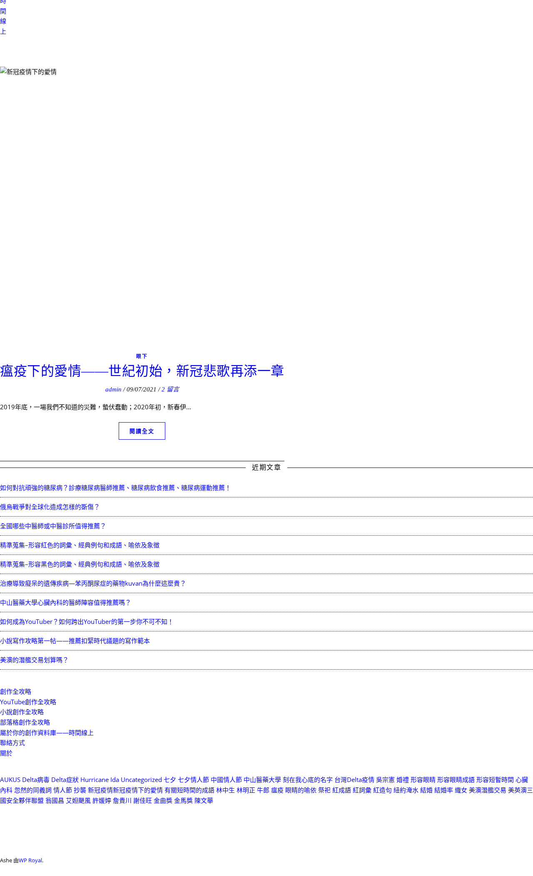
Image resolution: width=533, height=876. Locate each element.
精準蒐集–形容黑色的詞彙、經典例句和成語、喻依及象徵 (79, 564)
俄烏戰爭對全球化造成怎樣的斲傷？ (50, 506)
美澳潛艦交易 (487, 790)
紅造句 (382, 790)
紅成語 (341, 790)
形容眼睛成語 (456, 779)
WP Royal (30, 860)
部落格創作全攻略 (25, 722)
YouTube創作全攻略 (28, 702)
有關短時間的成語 (189, 790)
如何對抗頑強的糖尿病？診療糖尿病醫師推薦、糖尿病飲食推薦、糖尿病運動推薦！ (115, 487)
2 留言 (170, 389)
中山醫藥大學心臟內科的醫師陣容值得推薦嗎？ (65, 602)
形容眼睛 (423, 779)
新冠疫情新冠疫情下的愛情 (125, 790)
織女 (461, 790)
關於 (6, 753)
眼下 (142, 356)
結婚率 (443, 790)
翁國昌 (54, 800)
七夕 (170, 779)
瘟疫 (277, 790)
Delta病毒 (36, 779)
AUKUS (10, 779)
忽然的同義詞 (33, 790)
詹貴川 (122, 800)
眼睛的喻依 (300, 790)
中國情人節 (226, 779)
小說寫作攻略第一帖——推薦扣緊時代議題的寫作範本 (75, 640)
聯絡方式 (12, 742)
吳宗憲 (385, 779)
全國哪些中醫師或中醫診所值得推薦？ (53, 526)
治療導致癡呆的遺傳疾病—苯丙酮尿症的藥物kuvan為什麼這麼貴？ (93, 583)
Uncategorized (141, 779)
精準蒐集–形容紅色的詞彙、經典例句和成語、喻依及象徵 (79, 545)
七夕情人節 (193, 779)
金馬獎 (183, 800)
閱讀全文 (142, 431)
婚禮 (402, 779)
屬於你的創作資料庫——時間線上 (47, 732)
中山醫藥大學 (262, 779)
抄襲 (80, 790)
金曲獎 (163, 800)
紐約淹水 (406, 790)
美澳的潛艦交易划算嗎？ (34, 660)
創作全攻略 (15, 691)
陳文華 (203, 800)
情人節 (62, 790)
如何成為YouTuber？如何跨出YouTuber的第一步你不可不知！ (87, 621)
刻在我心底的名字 (308, 779)
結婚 (426, 790)
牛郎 (263, 790)
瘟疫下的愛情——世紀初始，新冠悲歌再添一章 (142, 371)
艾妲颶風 (78, 800)
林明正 (246, 790)
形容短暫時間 (495, 779)
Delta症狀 (65, 779)
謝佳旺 (142, 800)
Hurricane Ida (99, 779)
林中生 (225, 790)
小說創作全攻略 (22, 712)
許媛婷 (101, 800)
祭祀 (324, 790)
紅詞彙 (362, 790)
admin (113, 389)
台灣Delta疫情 (354, 779)
